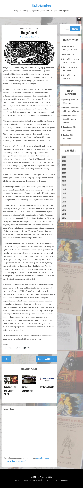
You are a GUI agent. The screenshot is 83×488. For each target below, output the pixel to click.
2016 (64, 193)
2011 (64, 213)
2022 (64, 169)
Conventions (25, 37)
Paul (36, 28)
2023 (64, 165)
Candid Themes (61, 480)
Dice (7, 359)
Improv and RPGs (45, 359)
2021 (64, 173)
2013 (64, 205)
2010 (64, 217)
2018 (64, 185)
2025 (64, 156)
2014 (64, 201)
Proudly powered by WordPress (28, 480)
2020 (64, 177)
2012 (64, 209)
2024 (64, 161)
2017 (64, 189)
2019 (64, 181)
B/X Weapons (68, 54)
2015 (64, 197)
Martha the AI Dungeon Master (70, 119)
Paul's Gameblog (41, 5)
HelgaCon (35, 37)
